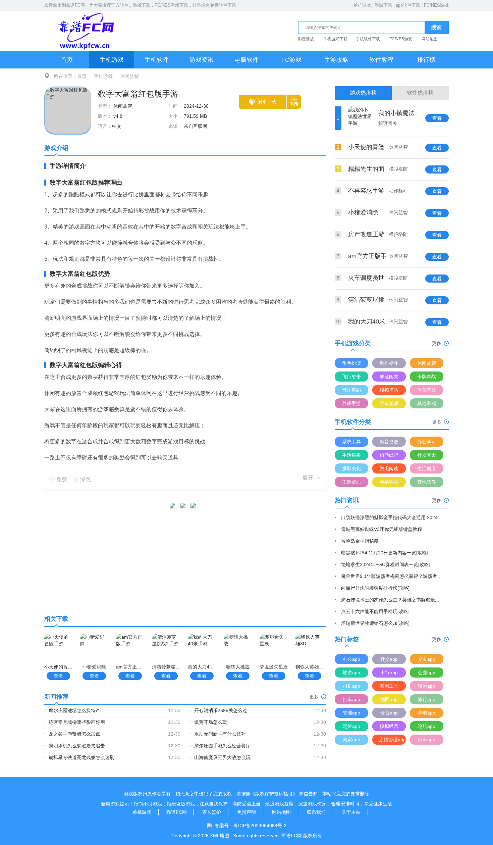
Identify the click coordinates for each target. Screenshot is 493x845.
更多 (314, 696)
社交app (389, 659)
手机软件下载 (368, 39)
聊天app (426, 686)
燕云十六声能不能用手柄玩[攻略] (375, 611)
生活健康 (426, 468)
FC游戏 (291, 59)
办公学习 (426, 441)
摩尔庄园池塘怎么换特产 (74, 710)
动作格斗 (389, 363)
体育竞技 (426, 390)
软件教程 (381, 59)
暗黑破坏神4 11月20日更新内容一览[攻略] (384, 552)
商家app (351, 739)
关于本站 (351, 812)
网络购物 (389, 482)
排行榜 (426, 59)
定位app (351, 726)
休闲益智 (129, 76)
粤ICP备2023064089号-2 (259, 825)
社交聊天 (426, 455)
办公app (351, 659)
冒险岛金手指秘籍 (360, 541)
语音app (389, 712)
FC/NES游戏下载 (171, 5)
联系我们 (316, 812)
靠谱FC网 (75, 5)
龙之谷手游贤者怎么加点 (74, 734)
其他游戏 (426, 403)
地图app (389, 699)
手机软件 (157, 59)
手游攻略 (336, 59)
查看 (58, 676)
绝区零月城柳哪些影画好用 (77, 722)
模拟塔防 (389, 390)
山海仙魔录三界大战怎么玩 (222, 757)
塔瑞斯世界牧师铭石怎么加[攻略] (375, 623)
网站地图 (430, 39)
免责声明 (246, 812)
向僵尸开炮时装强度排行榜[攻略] (375, 588)
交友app (426, 659)
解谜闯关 (389, 376)
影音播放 (306, 39)
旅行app (426, 699)
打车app (351, 699)
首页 (67, 59)
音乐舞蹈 (351, 390)
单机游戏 (362, 5)
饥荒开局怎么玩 (210, 722)
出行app (389, 672)
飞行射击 (351, 376)
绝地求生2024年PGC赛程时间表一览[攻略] (385, 564)
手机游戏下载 (335, 39)
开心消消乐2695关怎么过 (220, 710)
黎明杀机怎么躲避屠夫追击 (77, 745)
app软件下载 (408, 5)
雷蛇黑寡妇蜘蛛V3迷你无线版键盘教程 (381, 529)
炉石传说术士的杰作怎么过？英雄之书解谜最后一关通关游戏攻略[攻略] (393, 599)
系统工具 (351, 441)
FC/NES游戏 (436, 5)
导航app (426, 712)
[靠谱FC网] (84, 31)
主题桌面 (351, 482)
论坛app (426, 726)
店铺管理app (392, 739)
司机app (351, 686)
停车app (426, 739)
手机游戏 (112, 59)
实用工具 (389, 686)
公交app (426, 672)
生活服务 (351, 455)
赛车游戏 (389, 403)
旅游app (351, 672)
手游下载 (383, 5)
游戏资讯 (201, 59)
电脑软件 (246, 59)
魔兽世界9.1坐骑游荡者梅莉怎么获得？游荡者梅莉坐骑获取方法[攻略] (393, 576)
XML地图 (219, 835)
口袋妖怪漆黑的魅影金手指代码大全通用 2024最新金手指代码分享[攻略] (393, 517)
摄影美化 (351, 468)
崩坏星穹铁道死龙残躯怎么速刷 (81, 757)
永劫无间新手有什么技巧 (220, 734)
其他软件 (426, 482)
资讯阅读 (389, 468)
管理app (351, 712)
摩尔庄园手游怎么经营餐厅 (222, 745)
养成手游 (351, 403)
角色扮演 (351, 363)
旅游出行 (389, 455)
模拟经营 (389, 726)
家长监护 (211, 812)
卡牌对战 (426, 376)
